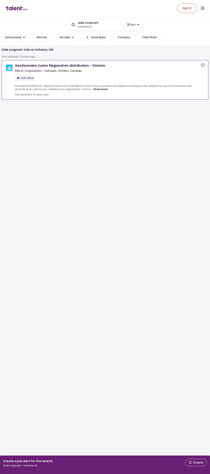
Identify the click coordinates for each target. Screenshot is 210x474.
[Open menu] (202, 8)
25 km (131, 25)
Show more (100, 89)
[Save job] (203, 65)
